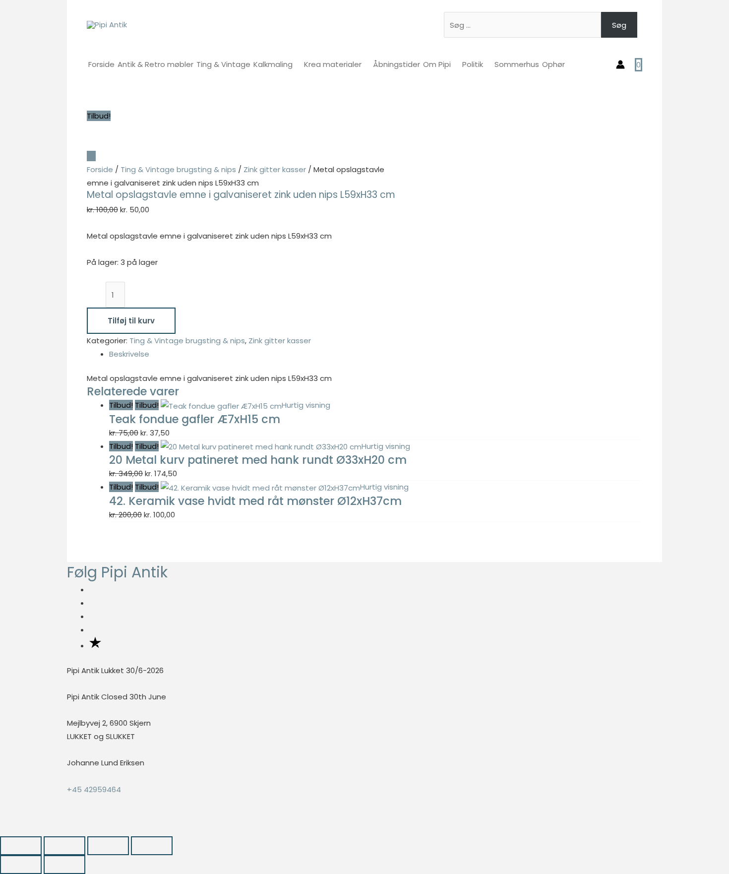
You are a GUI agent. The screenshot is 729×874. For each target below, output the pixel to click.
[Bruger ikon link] (620, 64)
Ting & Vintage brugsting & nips (178, 169)
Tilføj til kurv (131, 320)
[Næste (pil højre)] (64, 864)
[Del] (108, 845)
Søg (619, 25)
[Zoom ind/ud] (21, 845)
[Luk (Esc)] (152, 845)
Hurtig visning (306, 405)
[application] (297, 64)
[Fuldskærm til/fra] (64, 845)
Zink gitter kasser (274, 169)
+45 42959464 (94, 789)
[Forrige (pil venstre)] (21, 864)
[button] (3, 829)
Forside (100, 169)
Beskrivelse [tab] (129, 354)
